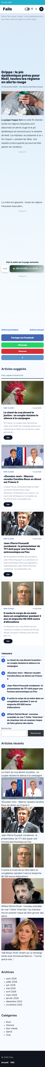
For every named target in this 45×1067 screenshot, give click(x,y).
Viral (8, 1035)
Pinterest (23, 351)
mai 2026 (11, 988)
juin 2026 (10, 985)
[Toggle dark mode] (27, 9)
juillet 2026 (11, 982)
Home (3, 16)
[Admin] (32, 9)
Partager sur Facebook (22, 337)
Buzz (8, 1022)
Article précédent (9, 330)
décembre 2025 (14, 1001)
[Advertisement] (22, 44)
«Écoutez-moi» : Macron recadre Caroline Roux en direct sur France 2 (22, 479)
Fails (7, 9)
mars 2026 (11, 995)
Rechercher (6, 728)
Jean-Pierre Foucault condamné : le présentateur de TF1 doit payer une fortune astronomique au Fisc (22, 547)
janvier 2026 (12, 998)
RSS (12, 1062)
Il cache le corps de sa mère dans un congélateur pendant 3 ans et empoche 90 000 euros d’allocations (22, 617)
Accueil (4, 1062)
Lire (8, 437)
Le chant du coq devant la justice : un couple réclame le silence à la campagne (21, 415)
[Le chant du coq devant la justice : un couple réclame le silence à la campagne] (22, 393)
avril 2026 (11, 991)
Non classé (11, 16)
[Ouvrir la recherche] (36, 9)
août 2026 (11, 978)
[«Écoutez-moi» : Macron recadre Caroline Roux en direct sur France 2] (22, 457)
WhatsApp (22, 345)
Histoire (10, 1025)
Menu (41, 9)
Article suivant (37, 330)
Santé (9, 1031)
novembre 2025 (14, 1005)
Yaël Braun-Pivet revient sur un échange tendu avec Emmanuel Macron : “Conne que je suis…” (21, 956)
